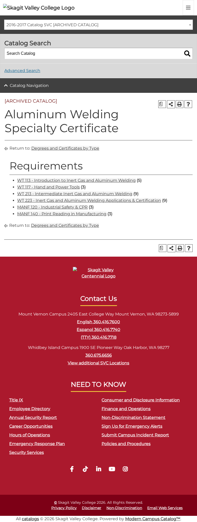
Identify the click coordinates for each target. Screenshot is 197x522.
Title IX (16, 400)
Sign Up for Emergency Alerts (132, 426)
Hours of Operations (29, 435)
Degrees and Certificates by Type (65, 148)
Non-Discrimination (124, 508)
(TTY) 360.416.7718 (98, 337)
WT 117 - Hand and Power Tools (48, 187)
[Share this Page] (171, 104)
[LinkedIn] (98, 469)
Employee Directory (29, 408)
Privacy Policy (64, 508)
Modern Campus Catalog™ (152, 518)
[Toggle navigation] (188, 7)
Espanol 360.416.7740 (98, 329)
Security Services (26, 452)
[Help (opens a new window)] (188, 104)
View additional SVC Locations (98, 363)
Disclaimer (91, 508)
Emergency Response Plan (37, 443)
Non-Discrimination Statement (133, 417)
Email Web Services (165, 508)
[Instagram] (125, 469)
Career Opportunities (31, 426)
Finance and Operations (126, 408)
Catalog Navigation (29, 85)
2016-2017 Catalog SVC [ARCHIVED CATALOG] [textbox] (52, 24)
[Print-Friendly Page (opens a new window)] (179, 104)
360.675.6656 (98, 355)
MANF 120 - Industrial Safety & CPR (52, 207)
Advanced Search (22, 70)
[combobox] (98, 25)
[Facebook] (72, 469)
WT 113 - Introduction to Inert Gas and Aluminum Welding (76, 180)
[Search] (187, 53)
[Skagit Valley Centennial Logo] (98, 275)
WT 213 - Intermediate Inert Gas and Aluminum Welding (74, 193)
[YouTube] (112, 469)
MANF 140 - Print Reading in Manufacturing (61, 213)
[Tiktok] (85, 469)
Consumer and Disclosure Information (141, 400)
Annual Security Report (33, 417)
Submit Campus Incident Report (135, 435)
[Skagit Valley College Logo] (39, 7)
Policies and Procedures (126, 443)
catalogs (30, 518)
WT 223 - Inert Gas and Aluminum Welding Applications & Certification (89, 200)
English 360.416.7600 (98, 321)
